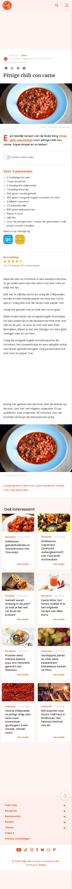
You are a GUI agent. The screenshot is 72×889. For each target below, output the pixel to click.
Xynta (42, 865)
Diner (24, 55)
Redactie (14, 55)
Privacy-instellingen (17, 838)
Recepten (11, 810)
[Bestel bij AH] (8, 239)
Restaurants (12, 816)
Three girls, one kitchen (58, 127)
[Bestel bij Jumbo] (20, 239)
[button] (62, 805)
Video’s (9, 833)
